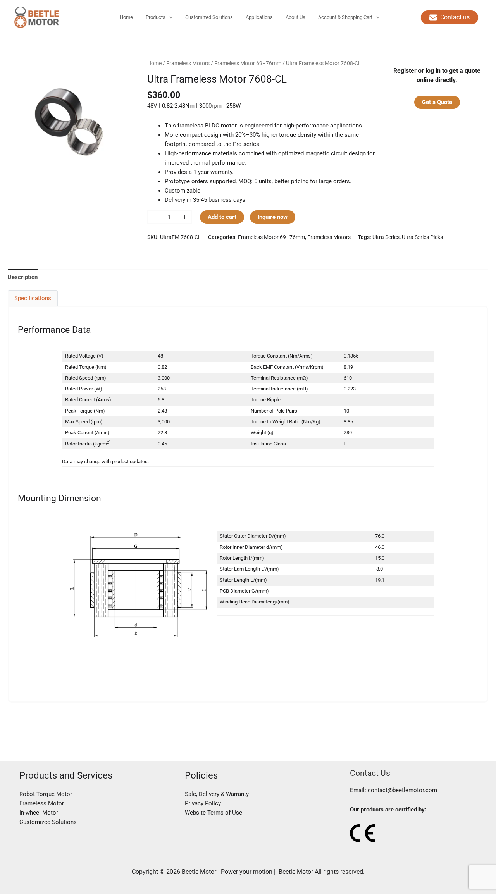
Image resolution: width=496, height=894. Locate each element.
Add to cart (222, 216)
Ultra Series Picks (422, 237)
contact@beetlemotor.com (402, 790)
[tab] (23, 276)
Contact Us (370, 773)
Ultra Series (386, 237)
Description (23, 276)
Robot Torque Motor (45, 794)
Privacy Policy (203, 803)
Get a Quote (437, 102)
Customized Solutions (48, 821)
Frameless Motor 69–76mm (247, 63)
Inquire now (273, 216)
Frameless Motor (41, 803)
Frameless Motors (188, 63)
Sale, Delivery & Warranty (217, 794)
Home (154, 63)
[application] (168, 17)
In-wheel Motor (38, 812)
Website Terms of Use (213, 812)
